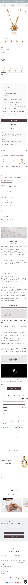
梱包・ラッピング (4, 555)
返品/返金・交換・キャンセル (19, 560)
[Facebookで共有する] (5, 128)
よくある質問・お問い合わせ (19, 562)
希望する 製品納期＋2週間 (10, 108)
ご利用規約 (3, 564)
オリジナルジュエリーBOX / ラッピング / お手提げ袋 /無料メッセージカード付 (14, 93)
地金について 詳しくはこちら (6, 182)
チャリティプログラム (5, 571)
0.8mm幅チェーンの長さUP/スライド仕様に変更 (13, 111)
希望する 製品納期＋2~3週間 (10, 104)
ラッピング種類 (6, 85)
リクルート (3, 573)
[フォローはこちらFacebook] (14, 551)
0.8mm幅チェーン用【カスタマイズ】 (8, 471)
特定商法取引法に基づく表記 (6, 566)
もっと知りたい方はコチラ (14, 388)
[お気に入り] (25, 582)
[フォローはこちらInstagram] (9, 551)
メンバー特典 (3, 558)
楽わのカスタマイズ (7, 97)
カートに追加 (14, 120)
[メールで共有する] (13, 128)
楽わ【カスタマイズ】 (22, 471)
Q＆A (6, 144)
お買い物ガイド (14, 532)
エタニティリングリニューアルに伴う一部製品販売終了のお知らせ (14, 1)
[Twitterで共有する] (7, 128)
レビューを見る (20, 395)
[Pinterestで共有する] (9, 128)
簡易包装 (6, 95)
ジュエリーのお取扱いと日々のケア (7, 560)
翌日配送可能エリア (5, 135)
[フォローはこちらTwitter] (11, 551)
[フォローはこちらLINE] (16, 551)
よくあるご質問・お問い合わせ (14, 536)
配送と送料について (17, 558)
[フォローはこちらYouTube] (18, 551)
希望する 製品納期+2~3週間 (10, 114)
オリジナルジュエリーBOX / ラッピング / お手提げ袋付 (14, 90)
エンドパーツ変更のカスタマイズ (10, 102)
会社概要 (2, 569)
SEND (25, 526)
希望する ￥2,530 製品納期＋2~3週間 (13, 99)
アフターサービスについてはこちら (8, 219)
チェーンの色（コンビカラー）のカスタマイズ (13, 106)
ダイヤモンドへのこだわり (6, 205)
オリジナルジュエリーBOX (10, 87)
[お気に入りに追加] (14, 456)
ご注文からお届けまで (18, 555)
